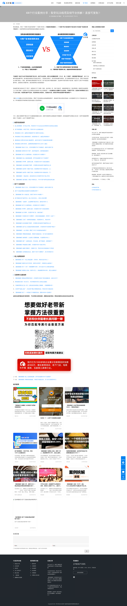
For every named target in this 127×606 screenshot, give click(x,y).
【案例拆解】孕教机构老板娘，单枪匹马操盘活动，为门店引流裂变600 (34, 234)
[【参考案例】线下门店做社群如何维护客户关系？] (25, 507)
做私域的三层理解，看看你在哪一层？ (109, 101)
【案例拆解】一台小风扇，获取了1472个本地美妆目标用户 (31, 230)
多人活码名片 (18, 570)
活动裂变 (34, 568)
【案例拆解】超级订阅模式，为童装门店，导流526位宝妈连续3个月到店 (35, 248)
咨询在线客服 (80, 572)
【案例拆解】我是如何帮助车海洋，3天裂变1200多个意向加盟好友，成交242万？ (36, 278)
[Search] (112, 30)
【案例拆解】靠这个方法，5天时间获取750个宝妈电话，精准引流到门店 (34, 147)
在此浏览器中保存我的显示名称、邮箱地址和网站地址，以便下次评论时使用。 (31, 548)
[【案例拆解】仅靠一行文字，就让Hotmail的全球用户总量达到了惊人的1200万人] (77, 474)
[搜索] (124, 3)
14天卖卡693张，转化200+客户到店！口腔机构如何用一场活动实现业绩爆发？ (54, 572)
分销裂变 (34, 566)
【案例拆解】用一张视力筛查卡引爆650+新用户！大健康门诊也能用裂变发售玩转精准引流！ (97, 112)
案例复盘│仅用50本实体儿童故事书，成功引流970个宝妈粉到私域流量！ (34, 140)
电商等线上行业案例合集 (99, 65)
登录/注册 (118, 3)
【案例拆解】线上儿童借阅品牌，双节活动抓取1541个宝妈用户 (32, 158)
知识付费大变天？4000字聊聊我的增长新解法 (97, 101)
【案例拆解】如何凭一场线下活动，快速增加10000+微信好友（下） (34, 172)
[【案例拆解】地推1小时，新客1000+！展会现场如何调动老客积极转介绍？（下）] (25, 474)
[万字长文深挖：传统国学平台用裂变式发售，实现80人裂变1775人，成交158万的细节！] (51, 474)
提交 (87, 551)
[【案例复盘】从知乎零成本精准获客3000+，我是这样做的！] (77, 395)
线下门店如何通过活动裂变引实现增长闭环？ (27, 191)
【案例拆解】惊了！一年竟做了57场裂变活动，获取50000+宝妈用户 (33, 292)
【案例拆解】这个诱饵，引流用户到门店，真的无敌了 (29, 212)
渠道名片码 (17, 563)
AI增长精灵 (101, 3)
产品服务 (58, 3)
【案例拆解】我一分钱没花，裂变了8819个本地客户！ (29, 194)
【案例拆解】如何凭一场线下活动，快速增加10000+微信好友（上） (34, 169)
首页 (52, 3)
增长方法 (16, 416)
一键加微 (17, 575)
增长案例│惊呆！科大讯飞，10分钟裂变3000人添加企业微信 (31, 281)
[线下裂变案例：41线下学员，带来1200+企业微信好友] (25, 441)
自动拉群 (17, 566)
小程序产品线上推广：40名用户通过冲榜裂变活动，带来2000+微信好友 (34, 289)
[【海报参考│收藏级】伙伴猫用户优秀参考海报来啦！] (25, 395)
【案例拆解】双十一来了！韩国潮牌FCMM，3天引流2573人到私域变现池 (34, 266)
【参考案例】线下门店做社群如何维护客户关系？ (25, 518)
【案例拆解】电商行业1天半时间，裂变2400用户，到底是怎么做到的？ (34, 263)
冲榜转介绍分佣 (35, 575)
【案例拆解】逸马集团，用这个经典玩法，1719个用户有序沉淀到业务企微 (35, 179)
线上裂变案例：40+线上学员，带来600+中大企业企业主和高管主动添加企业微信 (36, 126)
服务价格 (77, 3)
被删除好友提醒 (18, 577)
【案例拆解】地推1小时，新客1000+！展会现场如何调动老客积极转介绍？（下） (25, 485)
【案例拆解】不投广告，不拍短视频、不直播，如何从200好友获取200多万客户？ (97, 124)
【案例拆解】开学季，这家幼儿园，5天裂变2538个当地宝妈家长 (32, 161)
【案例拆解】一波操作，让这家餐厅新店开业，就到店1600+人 (31, 201)
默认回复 (17, 572)
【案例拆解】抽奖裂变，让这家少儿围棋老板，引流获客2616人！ (33, 237)
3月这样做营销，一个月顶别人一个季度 (101, 179)
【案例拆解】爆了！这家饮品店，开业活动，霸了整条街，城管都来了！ (34, 241)
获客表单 (34, 563)
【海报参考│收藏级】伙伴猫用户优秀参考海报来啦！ (25, 406)
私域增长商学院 (68, 3)
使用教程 (93, 3)
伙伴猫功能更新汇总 (96, 189)
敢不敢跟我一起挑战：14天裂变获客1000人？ (109, 124)
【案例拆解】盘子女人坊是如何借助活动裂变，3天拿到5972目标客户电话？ (36, 226)
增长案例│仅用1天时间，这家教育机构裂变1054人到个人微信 (31, 143)
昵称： (16, 545)
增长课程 (94, 57)
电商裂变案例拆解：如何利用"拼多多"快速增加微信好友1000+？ (76, 452)
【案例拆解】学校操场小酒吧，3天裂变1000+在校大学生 (31, 244)
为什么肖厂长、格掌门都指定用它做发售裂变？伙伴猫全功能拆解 (54, 566)
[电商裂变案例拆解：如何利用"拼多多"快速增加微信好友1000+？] (77, 441)
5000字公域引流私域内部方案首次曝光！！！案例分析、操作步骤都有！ (109, 112)
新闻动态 (94, 72)
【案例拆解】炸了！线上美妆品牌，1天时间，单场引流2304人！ (32, 259)
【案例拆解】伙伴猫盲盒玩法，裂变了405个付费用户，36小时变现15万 (34, 252)
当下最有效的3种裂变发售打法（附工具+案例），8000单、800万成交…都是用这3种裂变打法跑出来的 (102, 169)
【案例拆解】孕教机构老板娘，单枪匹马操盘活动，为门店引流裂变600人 (37, 379)
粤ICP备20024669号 (60, 603)
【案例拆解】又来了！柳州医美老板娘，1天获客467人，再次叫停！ (33, 219)
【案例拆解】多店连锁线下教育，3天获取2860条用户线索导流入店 (33, 165)
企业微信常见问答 (96, 38)
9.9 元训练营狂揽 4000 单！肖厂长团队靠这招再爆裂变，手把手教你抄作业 (54, 587)
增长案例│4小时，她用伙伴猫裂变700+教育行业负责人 (29, 133)
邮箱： (54, 545)
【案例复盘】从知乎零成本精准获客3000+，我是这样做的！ (75, 406)
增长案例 (53, 16)
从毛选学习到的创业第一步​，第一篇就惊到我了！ (109, 89)
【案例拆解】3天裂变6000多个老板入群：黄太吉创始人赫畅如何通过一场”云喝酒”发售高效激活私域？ (103, 144)
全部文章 (42, 428)
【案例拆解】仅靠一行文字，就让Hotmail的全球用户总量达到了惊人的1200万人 (76, 485)
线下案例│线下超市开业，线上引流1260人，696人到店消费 (31, 198)
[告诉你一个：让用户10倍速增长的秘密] (51, 401)
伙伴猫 (17, 98)
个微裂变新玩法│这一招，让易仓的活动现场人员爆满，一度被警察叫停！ (34, 285)
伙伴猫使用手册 (95, 187)
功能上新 (94, 48)
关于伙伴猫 (110, 3)
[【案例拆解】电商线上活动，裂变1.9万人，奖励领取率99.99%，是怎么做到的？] (51, 441)
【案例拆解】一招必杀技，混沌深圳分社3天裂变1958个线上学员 (33, 176)
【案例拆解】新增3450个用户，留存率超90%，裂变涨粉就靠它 (32, 151)
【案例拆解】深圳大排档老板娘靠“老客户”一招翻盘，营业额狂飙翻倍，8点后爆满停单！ (97, 89)
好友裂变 (34, 570)
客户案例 (85, 3)
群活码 (16, 568)
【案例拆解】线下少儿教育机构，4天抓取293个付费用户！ (30, 154)
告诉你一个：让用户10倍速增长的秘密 (50, 418)
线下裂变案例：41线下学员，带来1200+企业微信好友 (29, 129)
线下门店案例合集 (97, 68)
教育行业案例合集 (18, 494)
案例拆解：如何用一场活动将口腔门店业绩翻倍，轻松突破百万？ (54, 593)
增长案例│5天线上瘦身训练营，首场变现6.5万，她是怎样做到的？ (32, 136)
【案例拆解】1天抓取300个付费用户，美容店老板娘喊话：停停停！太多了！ (35, 216)
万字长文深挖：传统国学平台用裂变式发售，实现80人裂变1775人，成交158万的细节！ (50, 485)
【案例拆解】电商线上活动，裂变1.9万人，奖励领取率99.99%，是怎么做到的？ (36, 270)
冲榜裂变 (34, 572)
